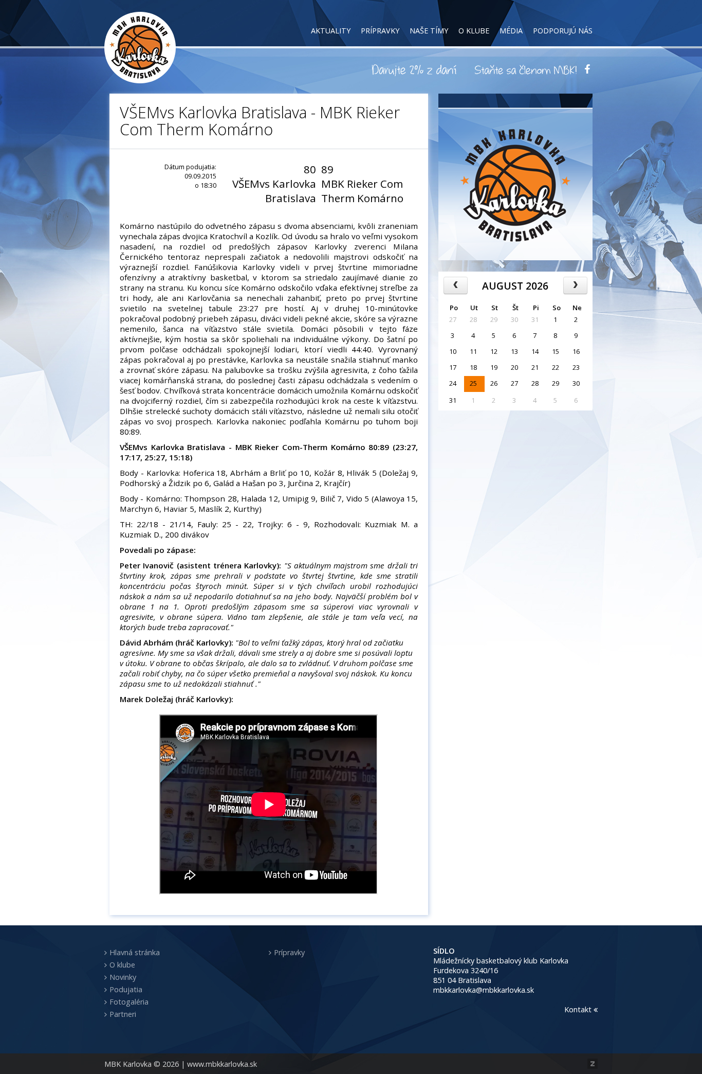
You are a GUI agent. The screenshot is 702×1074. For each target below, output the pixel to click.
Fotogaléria (129, 1002)
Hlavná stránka (134, 952)
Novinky (122, 977)
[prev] (456, 285)
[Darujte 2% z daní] (416, 69)
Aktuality (330, 30)
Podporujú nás (563, 30)
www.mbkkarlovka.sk (222, 1064)
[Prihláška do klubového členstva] (526, 69)
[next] (575, 285)
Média (511, 30)
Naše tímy (429, 30)
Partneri (122, 1014)
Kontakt (579, 1009)
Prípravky (380, 30)
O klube (473, 30)
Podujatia (125, 989)
